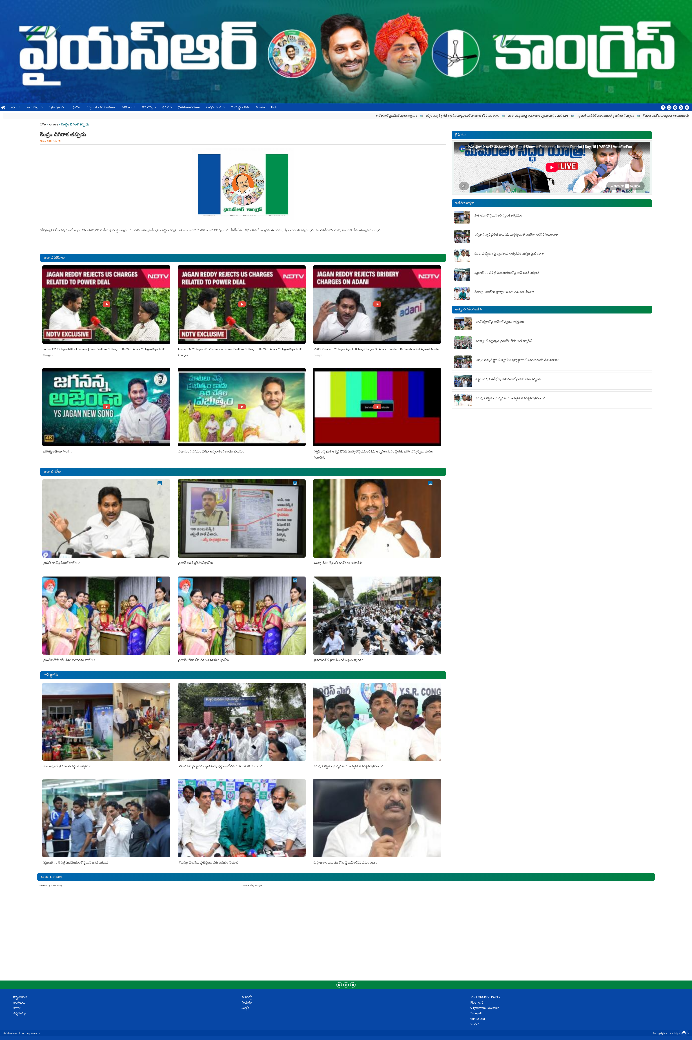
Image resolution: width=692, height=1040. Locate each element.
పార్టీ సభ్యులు (20, 1014)
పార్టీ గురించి (20, 998)
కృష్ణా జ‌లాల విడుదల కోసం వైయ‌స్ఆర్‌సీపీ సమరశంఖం (423, 116)
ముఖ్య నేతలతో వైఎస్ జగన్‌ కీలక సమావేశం (338, 563)
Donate (260, 108)
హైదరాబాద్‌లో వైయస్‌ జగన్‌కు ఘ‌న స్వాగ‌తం (338, 660)
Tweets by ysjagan (253, 885)
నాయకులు (19, 1003)
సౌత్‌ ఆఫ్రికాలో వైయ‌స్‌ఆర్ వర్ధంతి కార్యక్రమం (89, 116)
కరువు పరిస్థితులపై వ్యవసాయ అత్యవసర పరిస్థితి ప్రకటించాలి (230, 116)
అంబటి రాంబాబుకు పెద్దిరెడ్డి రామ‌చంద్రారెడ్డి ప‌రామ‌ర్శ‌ (638, 116)
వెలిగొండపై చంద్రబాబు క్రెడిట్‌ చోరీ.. (476, 116)
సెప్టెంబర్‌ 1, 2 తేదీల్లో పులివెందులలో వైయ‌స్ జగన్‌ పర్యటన (298, 116)
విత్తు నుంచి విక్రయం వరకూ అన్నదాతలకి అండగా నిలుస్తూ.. (211, 452)
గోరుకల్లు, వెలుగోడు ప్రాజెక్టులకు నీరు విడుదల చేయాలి (361, 116)
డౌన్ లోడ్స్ (147, 108)
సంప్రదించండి (213, 108)
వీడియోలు (126, 108)
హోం (43, 125)
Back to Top (683, 1031)
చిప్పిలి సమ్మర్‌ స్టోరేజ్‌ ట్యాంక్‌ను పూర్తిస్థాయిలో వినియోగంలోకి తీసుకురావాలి (155, 116)
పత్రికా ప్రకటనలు (57, 108)
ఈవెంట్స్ (246, 998)
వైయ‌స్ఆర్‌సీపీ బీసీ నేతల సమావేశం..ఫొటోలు (203, 660)
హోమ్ (3, 108)
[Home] (346, 51)
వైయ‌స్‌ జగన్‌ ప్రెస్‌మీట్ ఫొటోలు (195, 563)
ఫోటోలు (76, 108)
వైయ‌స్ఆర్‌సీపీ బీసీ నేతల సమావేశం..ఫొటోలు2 (69, 660)
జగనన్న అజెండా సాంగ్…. (57, 452)
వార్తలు (13, 108)
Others (53, 125)
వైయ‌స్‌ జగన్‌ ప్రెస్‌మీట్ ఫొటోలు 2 (61, 563)
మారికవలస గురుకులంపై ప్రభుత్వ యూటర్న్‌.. (581, 116)
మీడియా (246, 1003)
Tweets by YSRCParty (51, 885)
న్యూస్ (245, 1008)
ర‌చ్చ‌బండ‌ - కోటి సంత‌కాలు (101, 108)
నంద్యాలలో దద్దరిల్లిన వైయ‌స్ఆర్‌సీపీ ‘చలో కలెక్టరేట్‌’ (526, 116)
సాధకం (17, 1008)
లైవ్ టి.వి (167, 108)
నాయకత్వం (33, 108)
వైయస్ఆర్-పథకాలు (189, 108)
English (275, 108)
